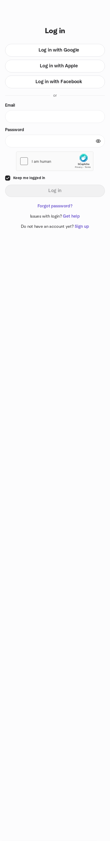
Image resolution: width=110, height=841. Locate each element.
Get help (71, 216)
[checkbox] (7, 178)
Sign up (82, 226)
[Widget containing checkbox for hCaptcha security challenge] (54, 161)
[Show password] (98, 141)
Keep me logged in (29, 178)
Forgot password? (55, 206)
